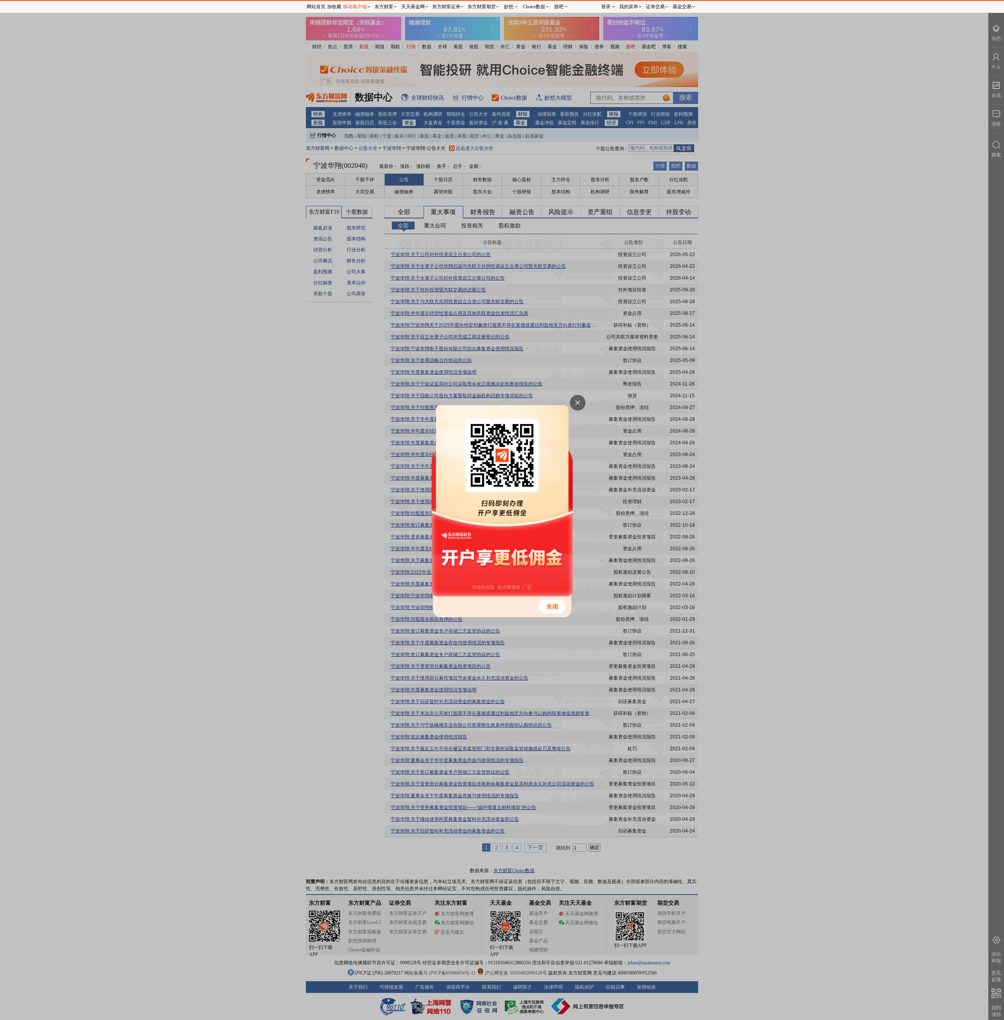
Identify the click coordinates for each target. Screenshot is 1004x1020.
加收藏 (334, 6)
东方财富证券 (446, 6)
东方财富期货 (481, 6)
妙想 (508, 6)
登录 (606, 6)
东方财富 (384, 6)
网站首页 (316, 6)
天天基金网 (413, 6)
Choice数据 (534, 6)
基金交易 (682, 6)
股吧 (559, 6)
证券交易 (655, 6)
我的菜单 (628, 6)
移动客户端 (355, 6)
